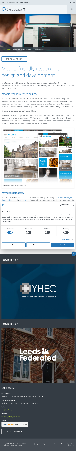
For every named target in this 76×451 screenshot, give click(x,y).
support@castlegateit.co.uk (10, 416)
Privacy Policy (65, 444)
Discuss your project (15, 431)
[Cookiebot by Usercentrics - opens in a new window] (61, 205)
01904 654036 (24, 2)
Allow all (62, 245)
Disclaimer (56, 444)
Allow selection (38, 245)
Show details (66, 239)
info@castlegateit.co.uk (9, 2)
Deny (14, 245)
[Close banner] (73, 205)
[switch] (28, 232)
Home (3, 49)
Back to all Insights (14, 59)
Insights (8, 49)
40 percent (24, 200)
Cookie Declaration (71, 445)
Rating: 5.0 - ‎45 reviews (20, 424)
